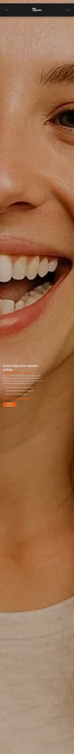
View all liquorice (9, 404)
